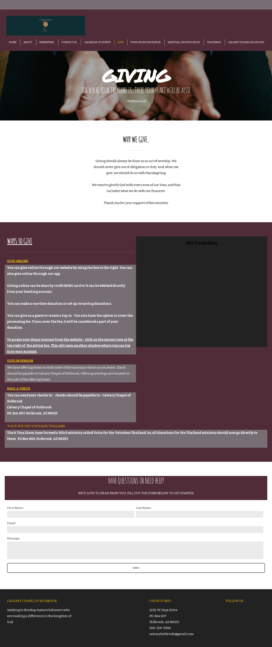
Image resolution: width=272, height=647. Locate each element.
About (27, 42)
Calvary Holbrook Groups (246, 42)
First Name (15, 508)
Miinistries (47, 42)
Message (13, 538)
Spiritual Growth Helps (184, 42)
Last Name (143, 508)
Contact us (69, 42)
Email (11, 523)
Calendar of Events (97, 42)
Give (121, 42)
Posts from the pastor (146, 42)
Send (136, 568)
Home (12, 42)
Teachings (214, 42)
